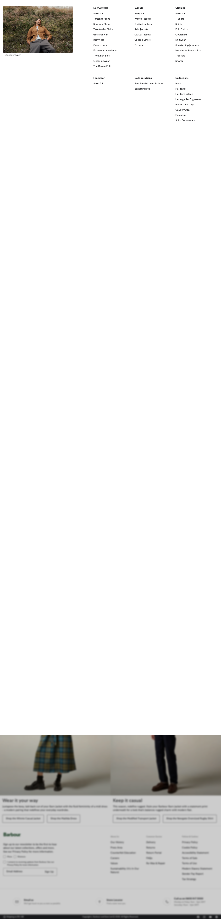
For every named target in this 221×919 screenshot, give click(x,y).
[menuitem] (38, 68)
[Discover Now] (38, 29)
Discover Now (13, 55)
